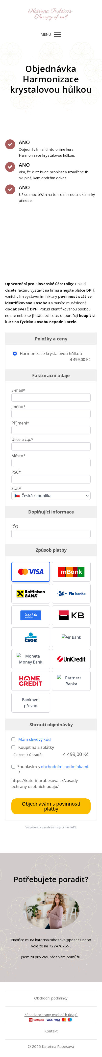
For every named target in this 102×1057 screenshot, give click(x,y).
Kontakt (51, 1030)
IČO (14, 526)
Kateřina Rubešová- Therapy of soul (51, 14)
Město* (18, 455)
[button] (30, 572)
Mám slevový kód (34, 739)
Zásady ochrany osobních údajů (50, 1014)
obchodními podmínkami (64, 766)
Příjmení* (20, 423)
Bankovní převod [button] (30, 702)
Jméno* (18, 406)
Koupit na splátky (35, 747)
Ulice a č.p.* (22, 439)
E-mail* (18, 390)
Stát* (16, 488)
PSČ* (16, 472)
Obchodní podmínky (51, 998)
